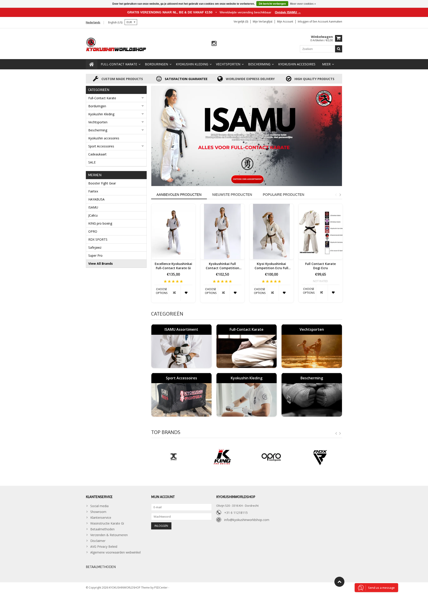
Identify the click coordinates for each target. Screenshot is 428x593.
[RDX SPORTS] (320, 457)
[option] (173, 255)
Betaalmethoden (102, 529)
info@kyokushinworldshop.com (246, 520)
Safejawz (94, 247)
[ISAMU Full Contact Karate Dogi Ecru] (320, 231)
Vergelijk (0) (241, 21)
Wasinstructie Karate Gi (107, 523)
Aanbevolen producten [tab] (179, 194)
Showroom (98, 512)
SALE (92, 162)
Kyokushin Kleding (192, 64)
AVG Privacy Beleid (103, 546)
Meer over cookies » (303, 3)
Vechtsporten (228, 64)
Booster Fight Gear (102, 183)
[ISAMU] (246, 136)
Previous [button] (336, 194)
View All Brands (100, 263)
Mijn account (285, 21)
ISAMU (93, 207)
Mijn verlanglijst (262, 21)
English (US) (115, 22)
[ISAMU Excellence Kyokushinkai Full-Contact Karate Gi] (173, 231)
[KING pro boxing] (222, 457)
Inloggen (303, 21)
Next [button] (340, 194)
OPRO (92, 231)
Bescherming (259, 64)
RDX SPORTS (97, 239)
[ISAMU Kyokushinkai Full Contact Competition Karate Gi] (222, 231)
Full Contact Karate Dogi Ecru (320, 266)
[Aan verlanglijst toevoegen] (186, 293)
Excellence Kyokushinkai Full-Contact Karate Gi (173, 266)
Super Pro (95, 255)
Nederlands (93, 22)
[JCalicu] (173, 457)
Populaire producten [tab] (283, 194)
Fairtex (93, 191)
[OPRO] (271, 457)
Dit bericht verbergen (272, 3)
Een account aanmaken (327, 21)
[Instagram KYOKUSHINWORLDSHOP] (214, 44)
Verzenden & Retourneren (109, 535)
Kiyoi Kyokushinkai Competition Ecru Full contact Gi (271, 266)
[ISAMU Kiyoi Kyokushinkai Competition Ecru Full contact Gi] (271, 231)
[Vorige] (336, 433)
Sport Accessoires (101, 146)
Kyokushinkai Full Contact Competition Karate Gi (222, 266)
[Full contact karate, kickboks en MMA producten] (116, 44)
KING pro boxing (100, 223)
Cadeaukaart (97, 154)
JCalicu (93, 215)
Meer (326, 64)
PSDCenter (161, 587)
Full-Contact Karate (119, 64)
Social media (99, 506)
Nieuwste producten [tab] (232, 194)
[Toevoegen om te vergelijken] (175, 293)
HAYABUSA (96, 199)
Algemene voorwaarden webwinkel (115, 552)
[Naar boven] (339, 582)
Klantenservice (100, 517)
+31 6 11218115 (236, 512)
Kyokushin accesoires (296, 64)
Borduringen (156, 64)
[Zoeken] (338, 48)
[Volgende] (340, 433)
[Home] (91, 64)
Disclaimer (97, 541)
